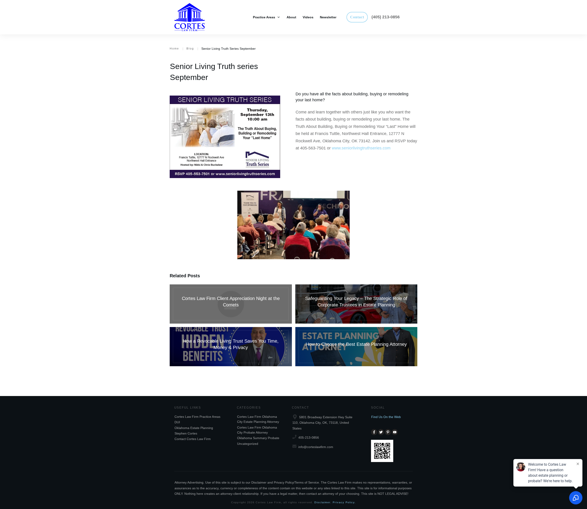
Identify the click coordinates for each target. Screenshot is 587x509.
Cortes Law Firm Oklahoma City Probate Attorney (257, 430)
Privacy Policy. (344, 502)
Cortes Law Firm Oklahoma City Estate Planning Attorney (258, 419)
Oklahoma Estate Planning (193, 428)
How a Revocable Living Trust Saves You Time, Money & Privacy (231, 346)
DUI (177, 422)
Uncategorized (247, 444)
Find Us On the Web (386, 417)
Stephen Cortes (185, 433)
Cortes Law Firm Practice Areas (197, 416)
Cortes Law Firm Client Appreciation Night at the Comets (231, 304)
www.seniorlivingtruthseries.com (361, 148)
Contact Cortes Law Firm (192, 439)
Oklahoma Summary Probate (258, 438)
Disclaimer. (323, 502)
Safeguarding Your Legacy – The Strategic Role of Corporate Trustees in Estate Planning (356, 304)
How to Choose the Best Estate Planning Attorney (356, 346)
